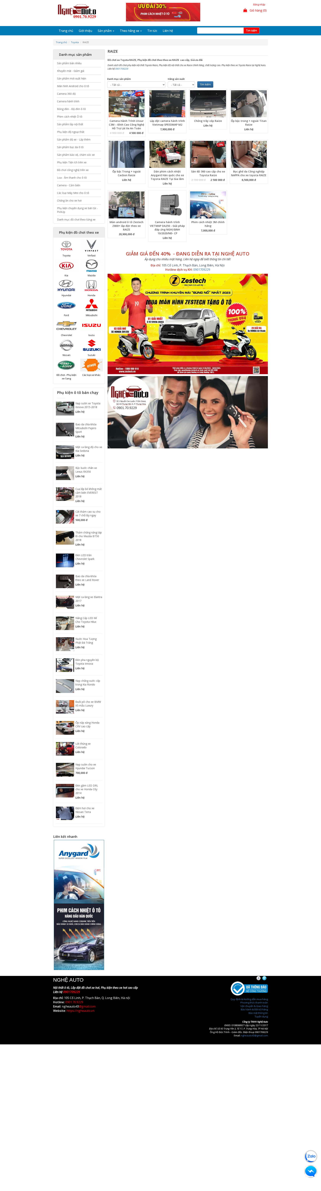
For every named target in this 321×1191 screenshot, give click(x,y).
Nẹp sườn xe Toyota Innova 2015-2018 (87, 405)
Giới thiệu (85, 31)
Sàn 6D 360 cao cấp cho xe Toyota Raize (208, 173)
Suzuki (91, 355)
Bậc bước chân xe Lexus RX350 (86, 469)
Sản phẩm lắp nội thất (70, 124)
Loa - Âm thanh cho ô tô (72, 177)
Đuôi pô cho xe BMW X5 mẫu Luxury (88, 703)
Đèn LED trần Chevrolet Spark (84, 557)
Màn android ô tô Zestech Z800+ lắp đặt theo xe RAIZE (126, 225)
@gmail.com (87, 1006)
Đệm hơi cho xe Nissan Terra (84, 810)
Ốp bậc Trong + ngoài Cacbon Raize (126, 173)
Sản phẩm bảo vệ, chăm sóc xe (76, 154)
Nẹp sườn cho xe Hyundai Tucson (85, 766)
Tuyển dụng (261, 1016)
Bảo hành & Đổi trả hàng (254, 1009)
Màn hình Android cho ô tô (73, 86)
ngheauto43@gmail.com (254, 1035)
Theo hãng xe (130, 31)
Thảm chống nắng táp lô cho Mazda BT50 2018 (88, 536)
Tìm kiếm (205, 84)
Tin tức (152, 31)
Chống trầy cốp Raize (208, 121)
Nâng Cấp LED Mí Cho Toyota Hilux (86, 620)
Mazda (91, 275)
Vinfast (91, 255)
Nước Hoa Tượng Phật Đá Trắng (86, 640)
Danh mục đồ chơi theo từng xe (76, 219)
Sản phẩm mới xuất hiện (71, 78)
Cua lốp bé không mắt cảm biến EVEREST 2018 (88, 492)
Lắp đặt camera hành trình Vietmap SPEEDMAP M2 (167, 122)
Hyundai (66, 295)
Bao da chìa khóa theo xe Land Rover (87, 578)
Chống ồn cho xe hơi (69, 200)
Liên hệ (168, 31)
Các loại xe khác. (91, 375)
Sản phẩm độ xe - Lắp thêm (73, 139)
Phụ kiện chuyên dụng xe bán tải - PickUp (77, 210)
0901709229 (121, 68)
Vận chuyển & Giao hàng (254, 1006)
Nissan (66, 355)
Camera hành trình (68, 101)
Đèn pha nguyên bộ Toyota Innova (87, 661)
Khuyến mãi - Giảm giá (70, 71)
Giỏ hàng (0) (258, 10)
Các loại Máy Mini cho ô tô (73, 193)
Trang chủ (66, 31)
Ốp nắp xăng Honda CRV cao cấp (87, 724)
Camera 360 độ (66, 93)
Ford (66, 315)
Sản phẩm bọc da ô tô (70, 147)
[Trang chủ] (77, 11)
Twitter (267, 978)
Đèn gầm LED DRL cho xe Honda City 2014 (86, 789)
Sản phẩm (105, 31)
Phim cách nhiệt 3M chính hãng (208, 224)
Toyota (75, 42)
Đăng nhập (259, 4)
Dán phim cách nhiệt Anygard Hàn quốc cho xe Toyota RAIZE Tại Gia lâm (167, 175)
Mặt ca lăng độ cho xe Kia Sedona (88, 449)
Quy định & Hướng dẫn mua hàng (249, 999)
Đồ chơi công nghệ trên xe (73, 170)
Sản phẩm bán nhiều (69, 63)
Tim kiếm (251, 30)
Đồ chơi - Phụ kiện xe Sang (66, 376)
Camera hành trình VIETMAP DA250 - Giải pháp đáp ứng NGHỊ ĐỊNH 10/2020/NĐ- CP (167, 227)
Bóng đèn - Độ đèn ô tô (71, 109)
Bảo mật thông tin (258, 1013)
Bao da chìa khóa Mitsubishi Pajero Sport (85, 428)
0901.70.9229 (74, 1002)
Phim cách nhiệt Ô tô (69, 116)
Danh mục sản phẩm (119, 79)
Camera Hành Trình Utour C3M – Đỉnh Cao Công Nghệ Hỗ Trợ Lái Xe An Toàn (126, 124)
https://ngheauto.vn (80, 1011)
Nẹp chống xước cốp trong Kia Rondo (87, 682)
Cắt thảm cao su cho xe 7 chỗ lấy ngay (87, 513)
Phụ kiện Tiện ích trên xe (72, 162)
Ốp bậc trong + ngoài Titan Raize (249, 122)
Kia (66, 275)
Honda (91, 295)
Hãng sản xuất (176, 79)
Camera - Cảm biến (68, 185)
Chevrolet (66, 335)
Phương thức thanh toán (254, 1002)
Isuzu (91, 335)
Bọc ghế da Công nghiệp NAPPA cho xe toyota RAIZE (248, 173)
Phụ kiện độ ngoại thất (70, 132)
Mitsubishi (91, 315)
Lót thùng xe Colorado (83, 745)
